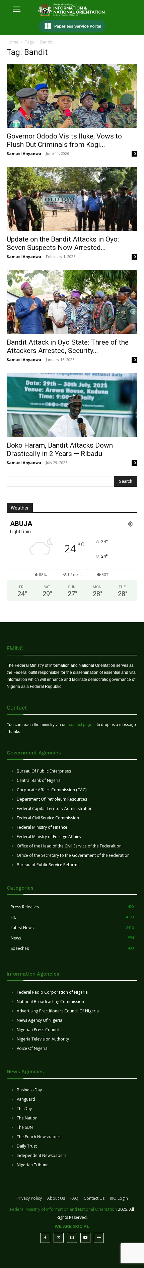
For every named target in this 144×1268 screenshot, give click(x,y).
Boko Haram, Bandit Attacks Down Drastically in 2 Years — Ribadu (60, 449)
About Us (56, 1198)
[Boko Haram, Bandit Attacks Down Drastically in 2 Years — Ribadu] (72, 405)
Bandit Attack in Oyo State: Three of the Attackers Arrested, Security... (68, 346)
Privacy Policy (29, 1198)
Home (12, 42)
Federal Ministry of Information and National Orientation (63, 1209)
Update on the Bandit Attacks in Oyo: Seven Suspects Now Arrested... (63, 243)
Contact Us (94, 1198)
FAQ (74, 1198)
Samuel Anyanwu (24, 153)
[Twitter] (59, 1238)
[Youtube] (85, 1238)
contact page (80, 724)
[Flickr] (99, 1238)
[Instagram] (72, 1238)
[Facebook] (45, 1238)
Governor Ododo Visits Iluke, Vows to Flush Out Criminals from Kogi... (64, 140)
